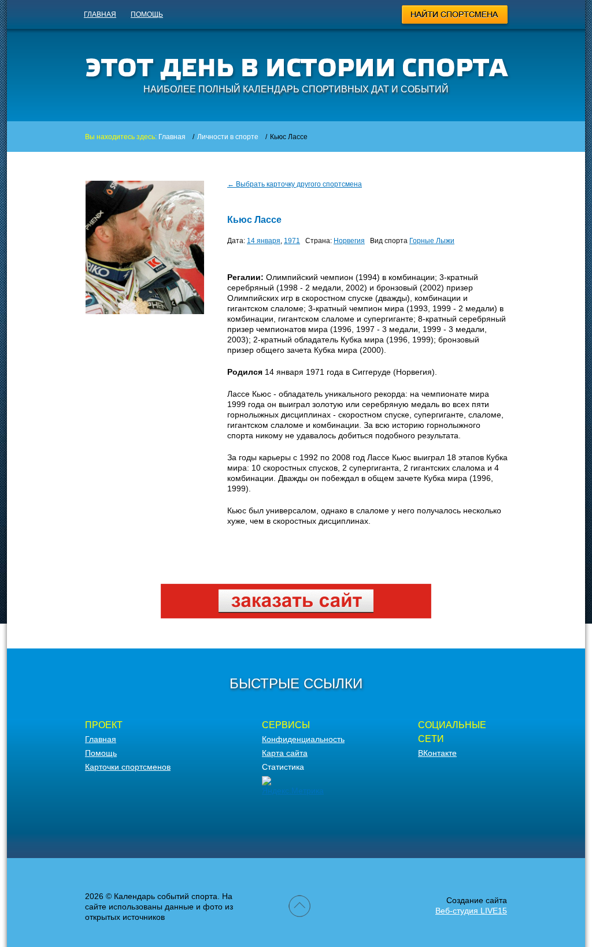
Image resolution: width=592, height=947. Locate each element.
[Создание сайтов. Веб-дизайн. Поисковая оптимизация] (296, 615)
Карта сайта (285, 753)
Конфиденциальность (303, 739)
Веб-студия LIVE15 (471, 910)
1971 (292, 241)
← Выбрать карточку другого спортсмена (294, 184)
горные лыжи (431, 241)
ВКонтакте (437, 753)
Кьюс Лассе (254, 220)
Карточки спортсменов (128, 766)
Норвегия (349, 241)
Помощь (147, 14)
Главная (100, 14)
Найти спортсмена (455, 16)
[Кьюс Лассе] (145, 311)
